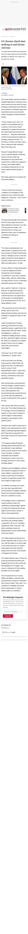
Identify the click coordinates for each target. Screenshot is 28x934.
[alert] (14, 912)
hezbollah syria (5, 627)
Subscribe (8, 616)
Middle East (12, 36)
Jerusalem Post (4, 36)
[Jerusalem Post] (15, 29)
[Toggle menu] (3, 29)
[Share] (2, 63)
